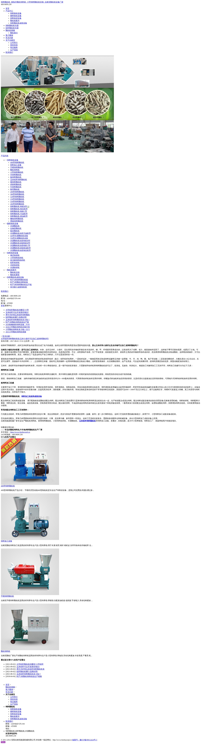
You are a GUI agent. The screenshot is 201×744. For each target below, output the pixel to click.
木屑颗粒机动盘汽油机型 (20, 233)
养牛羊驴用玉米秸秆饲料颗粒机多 (31, 669)
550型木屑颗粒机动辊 (19, 238)
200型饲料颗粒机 (17, 192)
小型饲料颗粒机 (16, 172)
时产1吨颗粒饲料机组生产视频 (29, 676)
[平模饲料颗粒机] (30, 594)
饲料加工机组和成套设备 (31, 396)
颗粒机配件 (15, 21)
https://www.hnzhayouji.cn (20, 432)
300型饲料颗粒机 (17, 194)
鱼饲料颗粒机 (15, 177)
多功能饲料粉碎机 (17, 260)
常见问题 (9, 38)
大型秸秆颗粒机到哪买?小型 (17, 310)
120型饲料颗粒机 (17, 197)
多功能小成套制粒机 (18, 287)
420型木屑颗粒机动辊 (19, 236)
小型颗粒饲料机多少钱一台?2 (18, 329)
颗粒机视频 (10, 30)
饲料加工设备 (15, 165)
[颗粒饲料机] (30, 650)
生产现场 (14, 50)
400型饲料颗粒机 (17, 162)
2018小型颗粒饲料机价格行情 (18, 327)
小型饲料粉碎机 (16, 258)
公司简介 (14, 43)
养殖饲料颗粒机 (16, 221)
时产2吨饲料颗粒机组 (19, 280)
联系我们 (9, 52)
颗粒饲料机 (15, 170)
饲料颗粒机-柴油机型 (19, 216)
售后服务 (14, 47)
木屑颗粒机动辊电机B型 (20, 243)
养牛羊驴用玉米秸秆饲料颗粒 (18, 315)
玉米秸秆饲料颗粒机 (18, 180)
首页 (7, 8)
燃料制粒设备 (15, 16)
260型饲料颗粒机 (17, 204)
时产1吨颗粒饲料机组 (19, 282)
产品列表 (4, 156)
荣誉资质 (14, 45)
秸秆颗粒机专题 (12, 28)
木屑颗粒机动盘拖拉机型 (20, 250)
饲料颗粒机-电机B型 (18, 206)
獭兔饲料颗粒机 (16, 219)
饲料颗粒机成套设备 (18, 23)
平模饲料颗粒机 (16, 167)
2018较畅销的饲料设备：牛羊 (18, 325)
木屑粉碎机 (15, 267)
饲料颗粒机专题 (12, 26)
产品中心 (9, 11)
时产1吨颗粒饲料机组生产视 (17, 322)
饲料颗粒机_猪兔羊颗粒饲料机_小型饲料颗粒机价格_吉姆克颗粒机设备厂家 (32, 2)
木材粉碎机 (15, 265)
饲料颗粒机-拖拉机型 (19, 209)
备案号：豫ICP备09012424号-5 (84, 740)
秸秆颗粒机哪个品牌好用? (16, 317)
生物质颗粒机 (15, 228)
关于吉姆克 (10, 40)
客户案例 (9, 35)
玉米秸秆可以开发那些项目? (17, 312)
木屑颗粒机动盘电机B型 (20, 241)
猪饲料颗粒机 (15, 182)
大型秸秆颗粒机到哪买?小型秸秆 (30, 664)
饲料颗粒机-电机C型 (18, 211)
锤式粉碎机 (15, 255)
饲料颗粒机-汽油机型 (19, 214)
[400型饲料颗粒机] (30, 484)
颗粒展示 (14, 33)
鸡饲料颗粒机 (15, 184)
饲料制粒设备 (15, 13)
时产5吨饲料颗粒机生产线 (21, 285)
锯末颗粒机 (15, 231)
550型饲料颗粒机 (17, 202)
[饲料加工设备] (30, 539)
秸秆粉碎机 (15, 263)
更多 (3, 306)
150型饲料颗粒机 (17, 199)
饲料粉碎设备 (15, 18)
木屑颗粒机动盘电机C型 (20, 245)
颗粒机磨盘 (15, 275)
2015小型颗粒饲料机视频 (16, 332)
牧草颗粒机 (15, 189)
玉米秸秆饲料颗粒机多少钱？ (18, 320)
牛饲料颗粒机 (15, 187)
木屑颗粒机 (15, 226)
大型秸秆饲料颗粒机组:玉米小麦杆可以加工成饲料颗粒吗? (25, 339)
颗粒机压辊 (15, 272)
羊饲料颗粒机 (15, 175)
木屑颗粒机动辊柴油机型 (20, 248)
